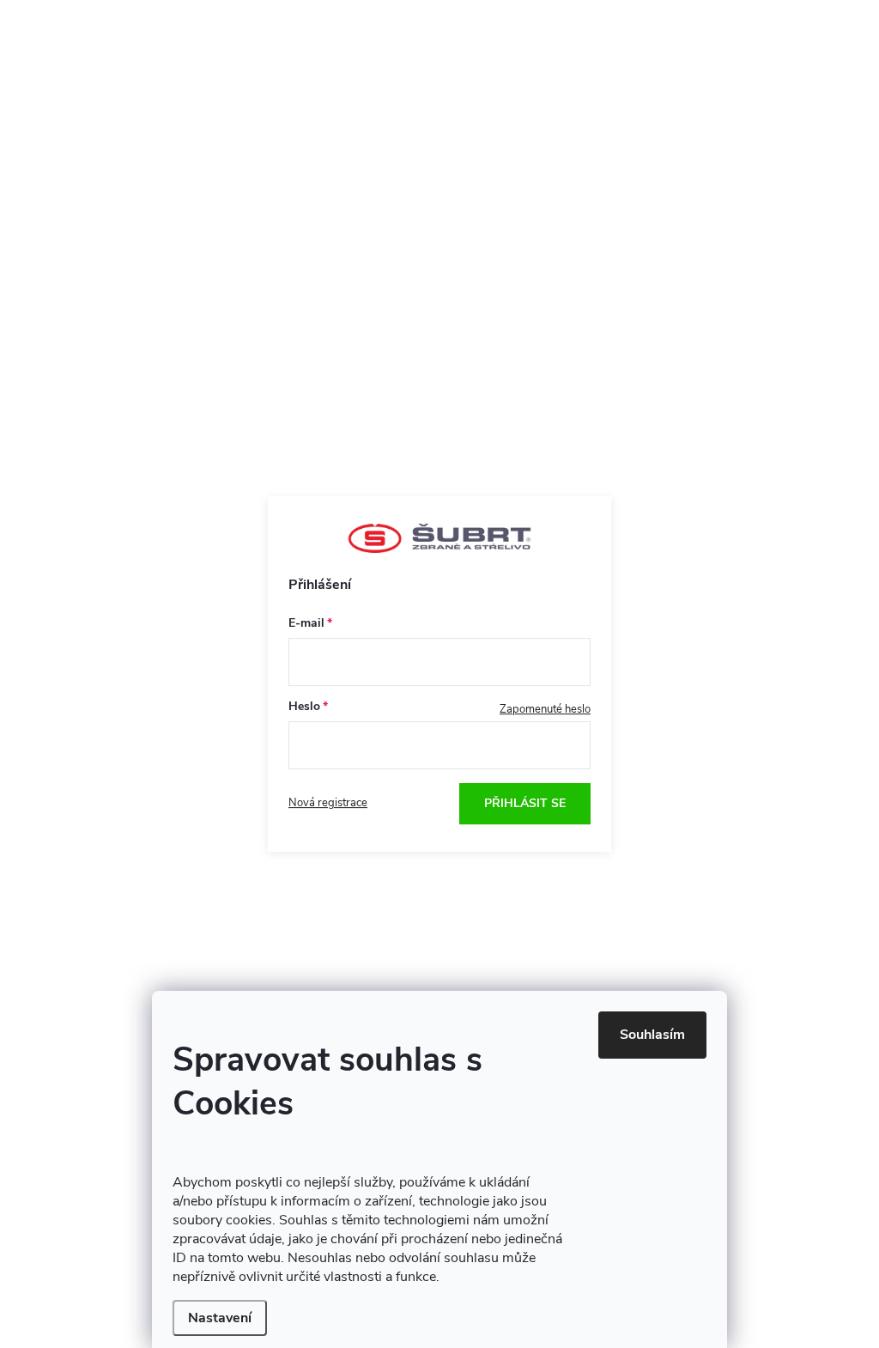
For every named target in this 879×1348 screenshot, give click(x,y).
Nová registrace (327, 803)
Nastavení (220, 1318)
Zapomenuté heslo (545, 709)
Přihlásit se (525, 803)
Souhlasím (652, 1034)
